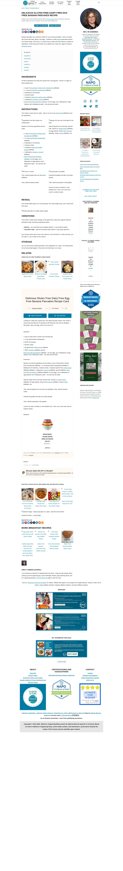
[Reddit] (39, 32)
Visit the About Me (41, 578)
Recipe (27, 8)
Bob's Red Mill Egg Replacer (32, 353)
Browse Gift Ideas (69, 3)
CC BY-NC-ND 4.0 (66, 715)
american (31, 455)
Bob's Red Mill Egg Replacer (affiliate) (35, 102)
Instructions (27, 58)
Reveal (26, 61)
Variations (27, 64)
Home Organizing (88, 37)
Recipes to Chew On (77, 713)
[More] (42, 32)
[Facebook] (23, 32)
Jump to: (28, 52)
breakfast (57, 452)
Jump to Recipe (41, 25)
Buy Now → (47, 443)
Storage (26, 67)
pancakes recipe (26, 46)
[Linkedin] (37, 32)
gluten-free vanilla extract (39, 97)
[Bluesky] (28, 32)
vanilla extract (63, 128)
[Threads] (34, 32)
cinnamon (69, 131)
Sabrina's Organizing (28, 713)
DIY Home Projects (60, 2)
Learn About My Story (90, 46)
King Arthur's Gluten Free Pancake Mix (41, 88)
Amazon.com (96, 397)
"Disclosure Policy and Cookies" (37, 582)
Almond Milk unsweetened (37, 90)
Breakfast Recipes (34, 8)
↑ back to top (61, 661)
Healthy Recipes (51, 2)
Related (26, 70)
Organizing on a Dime (61, 713)
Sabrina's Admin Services (44, 713)
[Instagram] (85, 101)
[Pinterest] (25, 32)
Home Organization (42, 2)
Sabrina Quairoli (37, 308)
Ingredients (27, 56)
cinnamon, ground (37, 99)
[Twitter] (91, 106)
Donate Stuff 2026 (78, 3)
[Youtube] (85, 106)
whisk (61, 133)
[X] (31, 32)
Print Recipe (55, 25)
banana (59, 39)
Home (23, 8)
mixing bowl (59, 113)
